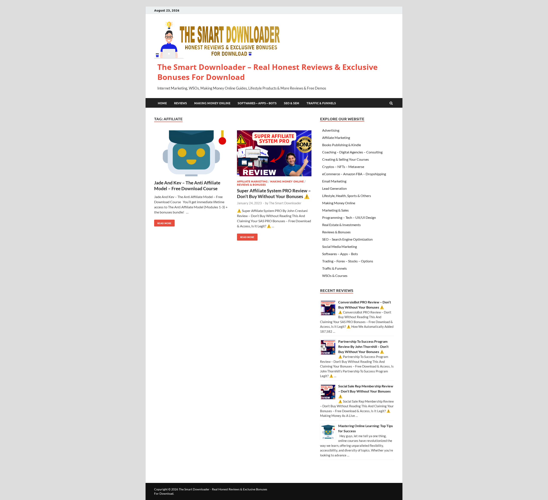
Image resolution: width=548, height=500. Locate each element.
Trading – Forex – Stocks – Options (347, 261)
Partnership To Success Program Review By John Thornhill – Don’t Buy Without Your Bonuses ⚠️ (363, 346)
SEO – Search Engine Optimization (347, 239)
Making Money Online (212, 103)
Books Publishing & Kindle (341, 145)
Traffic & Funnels (321, 103)
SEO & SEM (291, 103)
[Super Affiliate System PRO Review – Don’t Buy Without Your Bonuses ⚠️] (274, 154)
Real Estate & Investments (341, 225)
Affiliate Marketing (252, 181)
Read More (162, 222)
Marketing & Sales (335, 210)
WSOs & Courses (334, 276)
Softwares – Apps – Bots (257, 103)
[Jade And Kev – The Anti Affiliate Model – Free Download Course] (191, 154)
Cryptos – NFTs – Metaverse (343, 167)
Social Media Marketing (339, 246)
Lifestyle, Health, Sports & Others (346, 196)
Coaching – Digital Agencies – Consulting (352, 152)
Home (162, 103)
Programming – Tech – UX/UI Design (349, 217)
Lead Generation (334, 188)
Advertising (330, 130)
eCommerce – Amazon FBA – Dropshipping (354, 174)
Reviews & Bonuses (251, 184)
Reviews (180, 103)
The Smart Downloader (285, 203)
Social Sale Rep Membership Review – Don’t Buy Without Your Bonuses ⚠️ (365, 391)
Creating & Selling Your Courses (345, 159)
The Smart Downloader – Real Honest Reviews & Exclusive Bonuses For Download (267, 72)
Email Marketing (334, 181)
